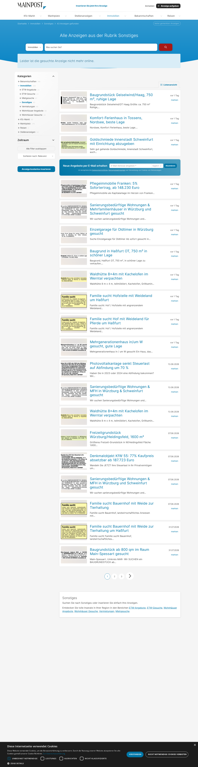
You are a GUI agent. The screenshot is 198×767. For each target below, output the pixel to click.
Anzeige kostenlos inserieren (36, 169)
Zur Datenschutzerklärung (54, 753)
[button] (66, 763)
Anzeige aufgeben (170, 6)
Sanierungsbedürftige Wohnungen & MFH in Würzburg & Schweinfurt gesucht (120, 391)
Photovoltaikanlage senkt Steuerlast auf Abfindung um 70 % (120, 365)
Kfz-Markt (29, 15)
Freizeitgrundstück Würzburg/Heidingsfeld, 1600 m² (117, 435)
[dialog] (99, 754)
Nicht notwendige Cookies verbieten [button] (167, 754)
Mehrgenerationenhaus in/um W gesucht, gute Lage (116, 344)
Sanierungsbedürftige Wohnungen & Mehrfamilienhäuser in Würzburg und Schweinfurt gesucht (120, 209)
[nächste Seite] (130, 576)
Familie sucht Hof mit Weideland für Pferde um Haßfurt (119, 321)
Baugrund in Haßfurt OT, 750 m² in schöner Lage (118, 253)
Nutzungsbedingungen (116, 170)
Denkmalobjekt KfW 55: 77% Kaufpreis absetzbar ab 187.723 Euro (122, 458)
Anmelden (150, 6)
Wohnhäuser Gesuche (86, 611)
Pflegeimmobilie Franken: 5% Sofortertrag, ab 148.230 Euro (114, 185)
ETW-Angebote (137, 607)
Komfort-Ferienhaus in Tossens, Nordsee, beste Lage (116, 120)
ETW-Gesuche (154, 607)
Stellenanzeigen (83, 15)
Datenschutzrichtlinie (100, 170)
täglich (155, 165)
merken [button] (174, 100)
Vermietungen (106, 611)
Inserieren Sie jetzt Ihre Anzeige (91, 5)
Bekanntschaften (144, 15)
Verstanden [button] (135, 754)
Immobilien (113, 15)
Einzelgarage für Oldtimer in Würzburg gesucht (121, 231)
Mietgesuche (122, 611)
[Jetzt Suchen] (165, 47)
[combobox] (101, 47)
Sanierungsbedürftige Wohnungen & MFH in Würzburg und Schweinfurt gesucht (120, 483)
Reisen (171, 15)
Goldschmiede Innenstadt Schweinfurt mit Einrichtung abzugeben (121, 141)
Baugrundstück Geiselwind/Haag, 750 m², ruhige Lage (121, 97)
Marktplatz (54, 15)
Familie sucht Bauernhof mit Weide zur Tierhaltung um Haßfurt (122, 528)
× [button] (195, 745)
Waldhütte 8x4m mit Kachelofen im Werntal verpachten (119, 276)
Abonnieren (170, 166)
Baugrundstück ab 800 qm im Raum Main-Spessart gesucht (119, 551)
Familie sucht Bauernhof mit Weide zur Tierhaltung (122, 505)
